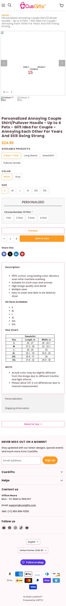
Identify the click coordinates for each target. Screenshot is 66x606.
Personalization (13, 398)
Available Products (16, 148)
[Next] (62, 63)
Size (4, 185)
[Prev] (4, 63)
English (31, 541)
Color (6, 171)
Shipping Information (17, 408)
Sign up (50, 460)
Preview (33, 230)
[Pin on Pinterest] (22, 254)
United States (31, 550)
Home (5, 15)
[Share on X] (10, 254)
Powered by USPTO (33, 600)
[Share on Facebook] (4, 254)
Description (12, 267)
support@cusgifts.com (22, 505)
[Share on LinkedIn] (16, 254)
